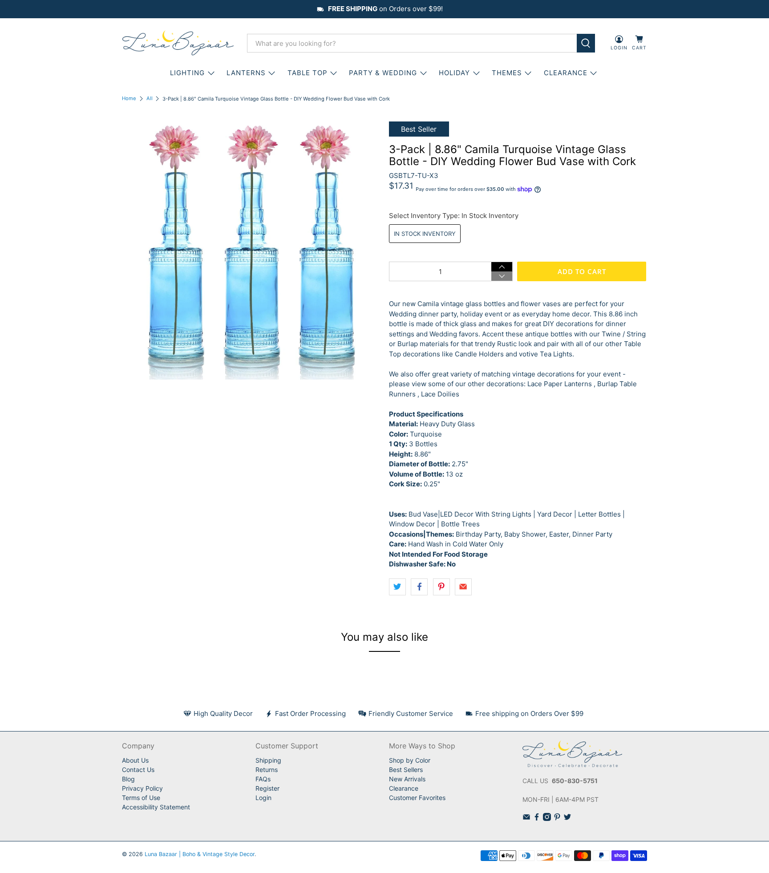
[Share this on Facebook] (419, 586)
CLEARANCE (565, 73)
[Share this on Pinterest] (441, 586)
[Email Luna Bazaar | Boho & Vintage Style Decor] (526, 818)
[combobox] (412, 43)
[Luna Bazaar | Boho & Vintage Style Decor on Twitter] (567, 818)
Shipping (268, 760)
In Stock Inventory (425, 233)
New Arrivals (407, 779)
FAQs (263, 779)
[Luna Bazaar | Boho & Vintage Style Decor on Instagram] (547, 818)
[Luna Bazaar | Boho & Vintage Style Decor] (178, 43)
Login (263, 797)
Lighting (187, 73)
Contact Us (138, 769)
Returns (266, 769)
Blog (128, 779)
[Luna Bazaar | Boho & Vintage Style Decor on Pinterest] (557, 818)
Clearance (403, 788)
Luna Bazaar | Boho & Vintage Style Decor (200, 854)
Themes (507, 73)
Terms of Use (141, 797)
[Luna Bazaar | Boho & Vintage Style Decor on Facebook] (537, 818)
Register (267, 788)
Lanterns (246, 73)
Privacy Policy (142, 788)
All (149, 98)
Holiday (454, 73)
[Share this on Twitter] (397, 586)
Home (129, 98)
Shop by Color (409, 760)
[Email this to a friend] (463, 586)
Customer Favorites (417, 797)
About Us (135, 760)
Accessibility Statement (156, 807)
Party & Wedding (383, 73)
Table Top (307, 73)
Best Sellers (406, 769)
